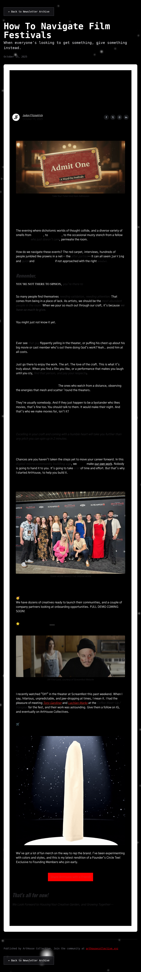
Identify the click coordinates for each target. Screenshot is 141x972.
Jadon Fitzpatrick (33, 115)
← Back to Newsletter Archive (28, 11)
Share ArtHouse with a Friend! (70, 877)
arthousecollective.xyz (102, 948)
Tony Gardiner (52, 702)
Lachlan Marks (78, 702)
